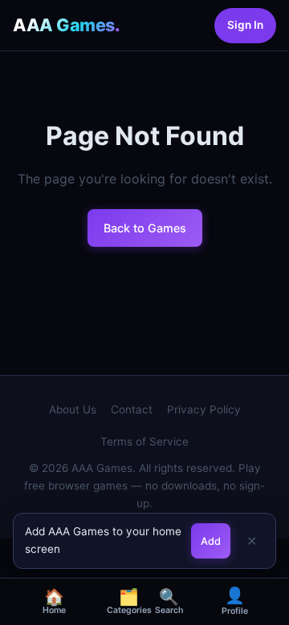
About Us (72, 409)
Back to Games (145, 228)
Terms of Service (144, 441)
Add (211, 541)
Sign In (245, 24)
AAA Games (66, 24)
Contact (132, 409)
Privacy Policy (204, 409)
